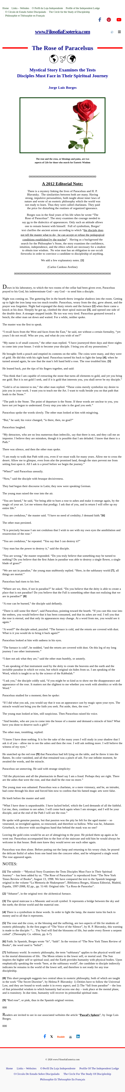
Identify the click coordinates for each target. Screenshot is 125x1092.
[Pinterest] (109, 20)
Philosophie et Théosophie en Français (25, 15)
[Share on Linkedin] (78, 1036)
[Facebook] (99, 20)
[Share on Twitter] (52, 1036)
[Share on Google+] (61, 1037)
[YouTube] (119, 20)
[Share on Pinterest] (70, 1037)
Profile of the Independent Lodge (83, 8)
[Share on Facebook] (45, 1036)
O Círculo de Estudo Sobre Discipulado (25, 12)
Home (5, 8)
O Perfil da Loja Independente (47, 8)
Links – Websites (20, 8)
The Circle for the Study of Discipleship (69, 12)
